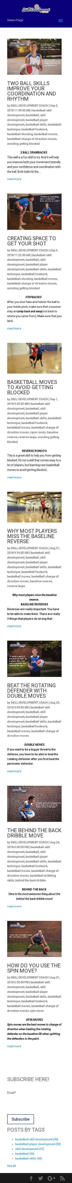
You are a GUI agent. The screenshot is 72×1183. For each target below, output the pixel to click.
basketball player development (38, 1144)
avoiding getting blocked (23, 143)
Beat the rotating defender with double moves (31, 690)
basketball (32, 115)
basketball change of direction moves (32, 139)
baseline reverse (41, 581)
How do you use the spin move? (34, 968)
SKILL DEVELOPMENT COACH (29, 105)
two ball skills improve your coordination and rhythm (31, 91)
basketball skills (36, 124)
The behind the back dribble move (34, 833)
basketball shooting (20, 134)
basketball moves (45, 134)
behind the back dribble (30, 880)
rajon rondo (38, 432)
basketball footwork (34, 129)
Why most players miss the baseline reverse (32, 536)
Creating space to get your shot (31, 241)
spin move (37, 1010)
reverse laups (28, 437)
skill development (29, 1149)
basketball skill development (36, 1139)
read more (14, 179)
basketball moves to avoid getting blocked (32, 387)
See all (11, 1165)
